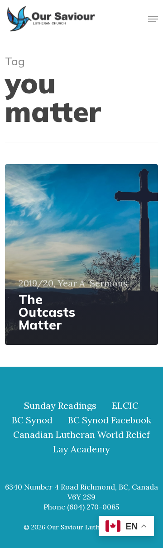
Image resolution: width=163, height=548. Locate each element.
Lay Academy (81, 449)
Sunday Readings (60, 405)
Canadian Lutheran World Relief (81, 434)
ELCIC (125, 405)
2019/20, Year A (52, 283)
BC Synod (32, 420)
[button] (153, 19)
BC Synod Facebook (109, 420)
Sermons (109, 283)
